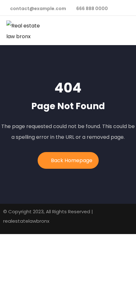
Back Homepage (71, 160)
